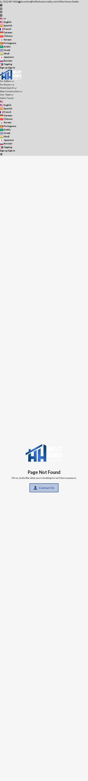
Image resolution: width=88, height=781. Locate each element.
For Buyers (6, 84)
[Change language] (3, 18)
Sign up (4, 67)
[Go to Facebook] (1, 5)
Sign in (11, 67)
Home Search (7, 87)
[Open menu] (1, 154)
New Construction (10, 91)
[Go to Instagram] (1, 8)
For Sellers (5, 81)
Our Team (5, 94)
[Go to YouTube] (1, 11)
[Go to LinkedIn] (1, 15)
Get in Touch (7, 98)
